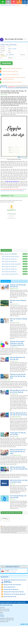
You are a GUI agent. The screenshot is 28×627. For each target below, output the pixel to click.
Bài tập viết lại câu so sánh (10, 596)
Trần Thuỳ (16, 361)
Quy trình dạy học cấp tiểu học (11, 589)
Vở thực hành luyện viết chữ (10, 569)
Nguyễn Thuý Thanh (14, 288)
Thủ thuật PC (25, 3)
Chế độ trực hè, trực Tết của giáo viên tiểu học (15, 594)
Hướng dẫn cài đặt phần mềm (7, 618)
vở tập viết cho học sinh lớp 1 (12, 181)
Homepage (14, 48)
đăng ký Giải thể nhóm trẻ (11, 457)
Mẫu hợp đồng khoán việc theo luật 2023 (12, 82)
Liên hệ (1, 614)
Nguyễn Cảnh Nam (4, 94)
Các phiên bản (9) (11, 86)
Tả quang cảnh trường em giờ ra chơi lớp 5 (14, 591)
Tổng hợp (10, 48)
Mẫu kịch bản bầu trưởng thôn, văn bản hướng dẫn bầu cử (18, 469)
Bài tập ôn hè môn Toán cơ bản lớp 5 (12, 584)
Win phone (14, 3)
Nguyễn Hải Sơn (7, 379)
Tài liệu (7, 44)
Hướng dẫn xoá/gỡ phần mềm (7, 619)
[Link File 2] (11, 216)
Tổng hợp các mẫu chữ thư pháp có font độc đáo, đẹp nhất (18, 376)
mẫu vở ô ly (12, 190)
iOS (8, 3)
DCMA (1, 612)
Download (3, 44)
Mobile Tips (19, 2)
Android (2, 3)
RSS (25, 624)
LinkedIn (27, 624)
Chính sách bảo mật (4, 610)
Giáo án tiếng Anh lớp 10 (9, 587)
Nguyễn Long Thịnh (17, 455)
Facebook (21, 624)
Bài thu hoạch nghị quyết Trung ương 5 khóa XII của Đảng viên (15, 580)
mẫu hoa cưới (16, 442)
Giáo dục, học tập (13, 44)
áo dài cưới (16, 327)
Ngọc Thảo (16, 394)
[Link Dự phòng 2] (11, 218)
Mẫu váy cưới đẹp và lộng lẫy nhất (10, 74)
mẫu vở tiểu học (20, 190)
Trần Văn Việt (3, 472)
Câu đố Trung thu (8, 582)
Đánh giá (3, 87)
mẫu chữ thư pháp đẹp (12, 385)
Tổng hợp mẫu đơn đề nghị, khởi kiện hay (12, 68)
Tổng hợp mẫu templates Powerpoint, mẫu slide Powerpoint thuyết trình (17, 343)
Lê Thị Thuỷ (16, 304)
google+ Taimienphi (23, 624)
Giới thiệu (2, 607)
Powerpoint (11, 350)
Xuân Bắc (16, 347)
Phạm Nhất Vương (17, 416)
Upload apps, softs (4, 621)
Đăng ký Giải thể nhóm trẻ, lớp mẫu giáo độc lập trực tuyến (18, 451)
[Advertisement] (14, 23)
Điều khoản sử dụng (4, 609)
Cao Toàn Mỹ (16, 322)
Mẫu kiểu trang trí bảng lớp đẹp (10, 71)
